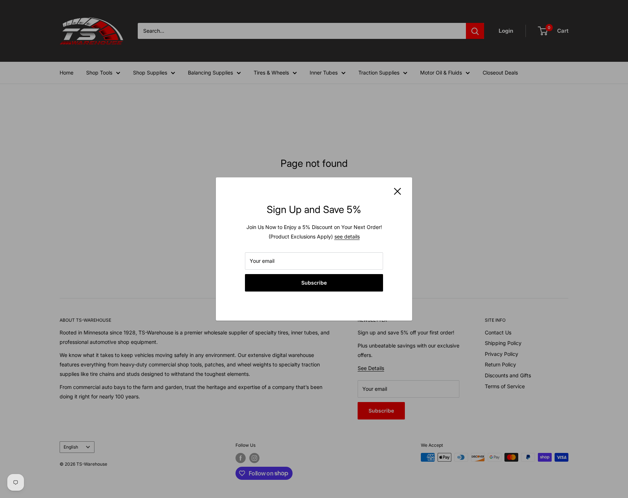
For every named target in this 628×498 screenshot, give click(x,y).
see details (347, 236)
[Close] (397, 191)
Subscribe (314, 283)
